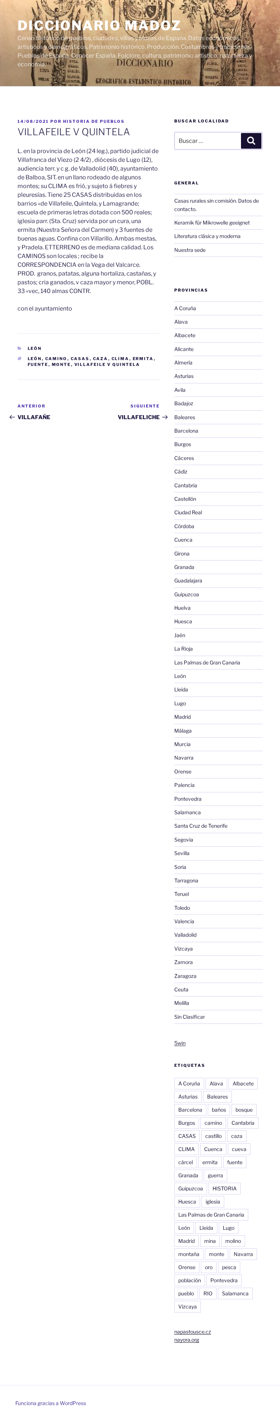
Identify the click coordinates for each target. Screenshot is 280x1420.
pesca (229, 1267)
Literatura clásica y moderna (207, 236)
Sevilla (182, 853)
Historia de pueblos (94, 121)
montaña (188, 1254)
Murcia (182, 744)
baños (219, 1110)
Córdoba (184, 526)
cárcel (185, 1162)
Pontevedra (188, 799)
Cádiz (180, 471)
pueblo (186, 1293)
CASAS (80, 358)
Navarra (184, 757)
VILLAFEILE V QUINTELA (107, 364)
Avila (180, 390)
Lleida (181, 689)
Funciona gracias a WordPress (50, 1403)
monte (61, 364)
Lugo (180, 703)
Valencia (184, 921)
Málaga (183, 730)
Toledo (182, 908)
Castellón (185, 499)
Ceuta (181, 989)
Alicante (184, 349)
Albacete (184, 335)
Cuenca (183, 540)
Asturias (184, 376)
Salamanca (187, 812)
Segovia (183, 839)
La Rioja (183, 648)
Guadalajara (188, 580)
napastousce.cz (192, 1332)
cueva (239, 1149)
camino (56, 358)
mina (210, 1241)
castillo (213, 1136)
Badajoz (183, 403)
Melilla (181, 1003)
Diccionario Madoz (100, 25)
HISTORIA (225, 1188)
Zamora (183, 962)
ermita (143, 358)
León (35, 348)
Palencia (184, 785)
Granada (184, 567)
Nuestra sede (190, 250)
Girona (182, 553)
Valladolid (185, 935)
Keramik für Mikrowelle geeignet (212, 222)
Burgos (182, 444)
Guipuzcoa (186, 594)
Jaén (179, 635)
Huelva (182, 608)
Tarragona (186, 880)
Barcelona (186, 431)
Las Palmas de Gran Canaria (207, 662)
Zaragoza (185, 976)
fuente (38, 364)
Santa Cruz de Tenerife (201, 826)
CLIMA (120, 358)
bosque (244, 1110)
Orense (182, 771)
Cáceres (184, 458)
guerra (215, 1175)
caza (100, 358)
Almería (183, 362)
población (189, 1280)
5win (180, 1043)
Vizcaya (183, 948)
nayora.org (186, 1340)
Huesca (183, 621)
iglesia (213, 1201)
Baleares (184, 417)
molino (233, 1241)
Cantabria (185, 485)
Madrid (182, 717)
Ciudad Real (188, 512)
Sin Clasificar (189, 1017)
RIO (208, 1293)
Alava (181, 322)
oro (209, 1267)
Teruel (181, 894)
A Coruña (185, 308)
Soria (180, 867)
